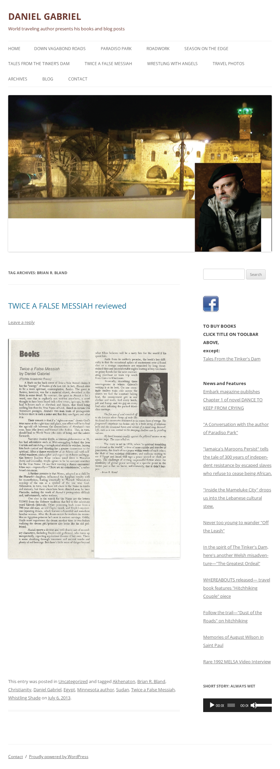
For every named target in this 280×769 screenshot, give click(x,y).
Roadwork (157, 48)
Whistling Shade (24, 698)
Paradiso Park (116, 48)
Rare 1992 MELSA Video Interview (237, 662)
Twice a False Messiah (108, 63)
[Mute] (253, 705)
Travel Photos (228, 63)
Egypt (69, 689)
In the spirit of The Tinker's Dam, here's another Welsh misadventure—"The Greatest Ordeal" (235, 555)
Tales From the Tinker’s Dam (39, 63)
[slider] (262, 704)
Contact (77, 79)
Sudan (122, 689)
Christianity (19, 689)
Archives (17, 79)
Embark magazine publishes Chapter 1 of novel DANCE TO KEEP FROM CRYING (233, 399)
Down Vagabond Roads (60, 48)
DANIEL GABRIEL (44, 16)
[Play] (212, 705)
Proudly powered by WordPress (58, 756)
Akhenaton (124, 681)
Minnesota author (95, 689)
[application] (237, 705)
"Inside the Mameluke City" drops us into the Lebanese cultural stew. (237, 498)
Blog (47, 79)
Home (14, 48)
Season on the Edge (206, 48)
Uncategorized (73, 681)
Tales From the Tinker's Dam (232, 359)
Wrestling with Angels (172, 63)
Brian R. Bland (151, 681)
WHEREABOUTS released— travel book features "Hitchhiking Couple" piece (236, 588)
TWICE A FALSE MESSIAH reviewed (67, 305)
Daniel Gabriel (47, 689)
